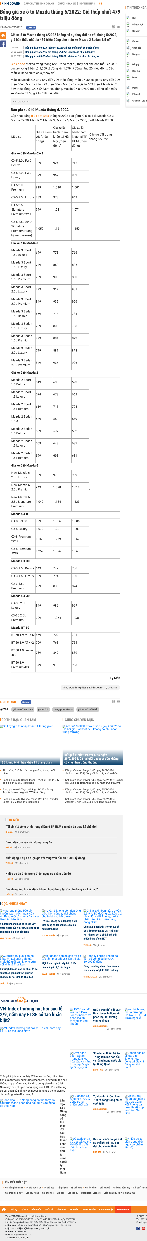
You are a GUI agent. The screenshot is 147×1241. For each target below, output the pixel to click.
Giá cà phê (105, 1187)
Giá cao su (73, 1193)
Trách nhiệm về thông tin (17, 1237)
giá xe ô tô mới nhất (88, 709)
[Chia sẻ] (3, 43)
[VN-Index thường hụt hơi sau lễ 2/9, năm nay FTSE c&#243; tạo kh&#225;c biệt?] (33, 1049)
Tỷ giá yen (63, 1187)
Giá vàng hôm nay (14, 1187)
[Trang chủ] (3, 35)
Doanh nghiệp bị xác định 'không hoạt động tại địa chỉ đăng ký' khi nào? (52, 889)
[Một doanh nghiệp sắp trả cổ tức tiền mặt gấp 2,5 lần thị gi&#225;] (61, 957)
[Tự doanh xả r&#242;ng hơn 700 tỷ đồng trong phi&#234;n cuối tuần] (80, 1102)
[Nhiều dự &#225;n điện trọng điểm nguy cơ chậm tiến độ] (135, 1145)
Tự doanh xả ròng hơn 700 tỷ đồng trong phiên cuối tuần (107, 1100)
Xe (100, 3)
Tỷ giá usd (49, 1187)
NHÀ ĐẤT (74, 1209)
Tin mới (13, 820)
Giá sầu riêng (32, 1193)
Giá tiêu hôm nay (121, 1187)
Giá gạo (60, 1193)
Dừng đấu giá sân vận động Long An (29, 842)
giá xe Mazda (40, 116)
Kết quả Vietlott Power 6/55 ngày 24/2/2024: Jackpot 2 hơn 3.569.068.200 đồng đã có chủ (90, 800)
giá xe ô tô (43, 709)
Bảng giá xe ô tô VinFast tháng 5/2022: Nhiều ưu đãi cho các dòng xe (62, 56)
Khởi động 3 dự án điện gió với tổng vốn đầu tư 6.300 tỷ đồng (45, 858)
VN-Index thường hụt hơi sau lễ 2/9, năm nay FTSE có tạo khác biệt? (31, 1014)
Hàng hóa (98, 1070)
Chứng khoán (90, 977)
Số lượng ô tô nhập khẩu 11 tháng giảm (27, 762)
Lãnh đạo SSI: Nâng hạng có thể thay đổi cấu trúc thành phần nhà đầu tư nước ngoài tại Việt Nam (63, 1136)
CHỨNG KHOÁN (89, 1209)
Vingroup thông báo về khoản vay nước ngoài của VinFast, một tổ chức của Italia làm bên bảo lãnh (19, 927)
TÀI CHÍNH (61, 1209)
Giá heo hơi (90, 1187)
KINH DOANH (123, 1209)
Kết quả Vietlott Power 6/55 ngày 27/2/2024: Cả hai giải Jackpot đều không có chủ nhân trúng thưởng (94, 781)
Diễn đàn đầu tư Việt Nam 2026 (119, 1193)
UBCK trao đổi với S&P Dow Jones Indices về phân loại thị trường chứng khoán (107, 1015)
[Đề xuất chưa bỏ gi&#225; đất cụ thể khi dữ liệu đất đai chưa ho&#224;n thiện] (80, 1145)
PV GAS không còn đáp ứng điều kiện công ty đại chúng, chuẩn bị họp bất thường (59, 925)
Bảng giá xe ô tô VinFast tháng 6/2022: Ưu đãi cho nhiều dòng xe (60, 52)
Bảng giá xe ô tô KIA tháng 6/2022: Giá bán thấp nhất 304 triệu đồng (62, 47)
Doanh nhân (87, 3)
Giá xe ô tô (18, 64)
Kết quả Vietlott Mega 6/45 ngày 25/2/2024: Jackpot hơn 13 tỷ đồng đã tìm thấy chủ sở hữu (91, 791)
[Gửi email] (118, 27)
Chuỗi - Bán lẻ (67, 3)
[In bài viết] (114, 27)
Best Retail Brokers (91, 1193)
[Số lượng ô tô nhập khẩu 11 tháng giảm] (30, 745)
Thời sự (9, 863)
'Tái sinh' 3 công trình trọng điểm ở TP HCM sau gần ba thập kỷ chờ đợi (51, 827)
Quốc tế (4, 983)
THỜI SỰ (13, 1209)
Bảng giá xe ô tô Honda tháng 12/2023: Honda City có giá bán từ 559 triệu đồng (31, 781)
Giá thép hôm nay (14, 1193)
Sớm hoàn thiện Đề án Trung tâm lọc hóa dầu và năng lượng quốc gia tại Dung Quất (107, 1059)
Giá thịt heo (48, 1193)
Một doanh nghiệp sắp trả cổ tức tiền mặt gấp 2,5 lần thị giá (59, 965)
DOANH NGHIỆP (106, 1209)
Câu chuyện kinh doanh (39, 3)
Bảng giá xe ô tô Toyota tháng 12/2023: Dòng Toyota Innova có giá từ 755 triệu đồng (28, 791)
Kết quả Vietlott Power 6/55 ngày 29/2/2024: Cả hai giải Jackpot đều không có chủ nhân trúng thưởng (91, 758)
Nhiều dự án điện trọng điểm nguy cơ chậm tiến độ (38, 874)
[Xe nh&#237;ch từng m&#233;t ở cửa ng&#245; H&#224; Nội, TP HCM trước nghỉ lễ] (135, 1015)
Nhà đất (10, 832)
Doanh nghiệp (48, 935)
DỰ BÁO (24, 1209)
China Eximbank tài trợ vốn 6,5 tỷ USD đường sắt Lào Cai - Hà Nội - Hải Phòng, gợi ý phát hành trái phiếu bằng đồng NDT (101, 932)
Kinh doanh (10, 3)
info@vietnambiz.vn (21, 1234)
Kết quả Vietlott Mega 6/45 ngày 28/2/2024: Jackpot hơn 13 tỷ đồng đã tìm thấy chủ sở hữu (91, 772)
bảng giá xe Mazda (63, 709)
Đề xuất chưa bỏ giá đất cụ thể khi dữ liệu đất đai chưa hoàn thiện (107, 1143)
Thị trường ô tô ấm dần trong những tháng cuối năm (29, 772)
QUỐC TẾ (49, 1209)
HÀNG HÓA (37, 1209)
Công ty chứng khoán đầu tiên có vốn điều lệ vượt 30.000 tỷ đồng (101, 968)
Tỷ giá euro (76, 1187)
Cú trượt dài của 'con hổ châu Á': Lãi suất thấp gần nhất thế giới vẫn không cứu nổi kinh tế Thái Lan (19, 973)
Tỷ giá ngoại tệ (33, 1187)
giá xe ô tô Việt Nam (23, 709)
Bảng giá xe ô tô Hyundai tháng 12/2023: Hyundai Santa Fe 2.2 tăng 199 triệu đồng (30, 800)
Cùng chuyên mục (79, 720)
